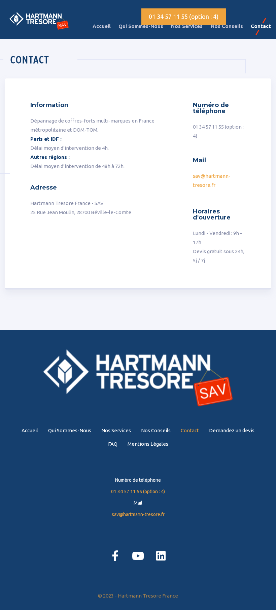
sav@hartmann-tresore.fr (138, 514)
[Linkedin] (161, 555)
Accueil (102, 26)
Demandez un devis (231, 430)
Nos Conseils (227, 26)
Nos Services (187, 26)
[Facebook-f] (115, 555)
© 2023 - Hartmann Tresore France (138, 596)
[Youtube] (138, 555)
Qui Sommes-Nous (140, 26)
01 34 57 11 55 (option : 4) (183, 16)
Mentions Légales (148, 444)
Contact (261, 26)
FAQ (112, 444)
